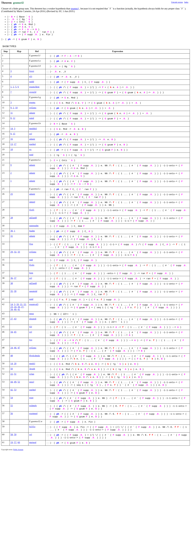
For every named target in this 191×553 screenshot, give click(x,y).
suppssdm (33, 225)
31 (11, 236)
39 (15, 291)
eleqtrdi (32, 319)
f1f (30, 326)
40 (15, 309)
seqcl (31, 382)
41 (19, 309)
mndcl (32, 363)
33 (19, 252)
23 (11, 307)
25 (11, 194)
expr (31, 397)
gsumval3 (33, 304)
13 (11, 144)
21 (21, 304)
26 (19, 307)
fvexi (31, 71)
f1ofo (31, 265)
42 (11, 390)
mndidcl (33, 128)
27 (22, 307)
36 (11, 278)
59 (15, 434)
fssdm (32, 231)
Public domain (18, 449)
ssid (31, 260)
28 (11, 217)
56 (11, 413)
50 (11, 369)
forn (31, 273)
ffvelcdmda (34, 355)
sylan (31, 374)
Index (186, 2)
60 (19, 442)
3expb (32, 369)
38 (11, 283)
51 (15, 374)
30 (11, 231)
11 (11, 113)
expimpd (33, 413)
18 (11, 149)
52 (19, 382)
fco (30, 340)
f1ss (31, 244)
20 (17, 304)
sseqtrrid (33, 291)
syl (30, 134)
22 (25, 304)
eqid (31, 154)
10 (16, 107)
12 (14, 118)
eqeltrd (32, 144)
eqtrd (31, 118)
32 (15, 252)
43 (15, 319)
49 (15, 382)
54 (11, 397)
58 (11, 434)
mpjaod (32, 442)
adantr (32, 113)
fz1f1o (32, 426)
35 (11, 291)
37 (15, 278)
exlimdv (33, 405)
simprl (32, 202)
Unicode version (177, 2)
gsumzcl (75, 8)
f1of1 (31, 210)
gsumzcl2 (18, 2)
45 (15, 332)
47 (19, 348)
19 (11, 442)
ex (30, 149)
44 (11, 382)
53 (15, 390)
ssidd (31, 81)
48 (11, 355)
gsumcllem (34, 87)
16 (11, 139)
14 (11, 128)
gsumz (32, 102)
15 (14, 134)
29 (11, 252)
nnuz (31, 313)
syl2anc (32, 107)
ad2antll (33, 217)
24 (15, 307)
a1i (30, 76)
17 (15, 144)
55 (11, 405)
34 (11, 309)
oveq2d (32, 92)
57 (15, 442)
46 (15, 348)
